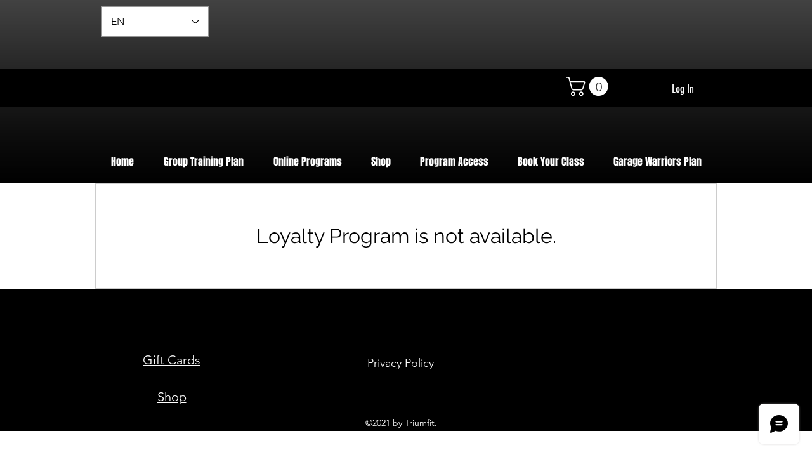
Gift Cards (171, 360)
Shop (172, 396)
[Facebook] (636, 403)
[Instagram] (680, 403)
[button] (589, 86)
